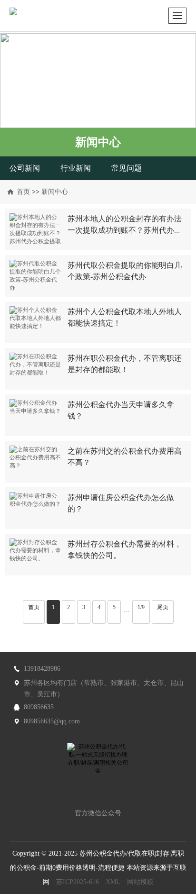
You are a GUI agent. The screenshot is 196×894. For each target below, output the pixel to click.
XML (113, 881)
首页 (23, 191)
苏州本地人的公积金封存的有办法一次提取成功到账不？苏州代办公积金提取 (125, 230)
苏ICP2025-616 (77, 881)
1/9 (141, 607)
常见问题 (126, 168)
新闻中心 (54, 191)
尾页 (162, 607)
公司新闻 (25, 168)
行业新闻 (75, 168)
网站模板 (140, 881)
